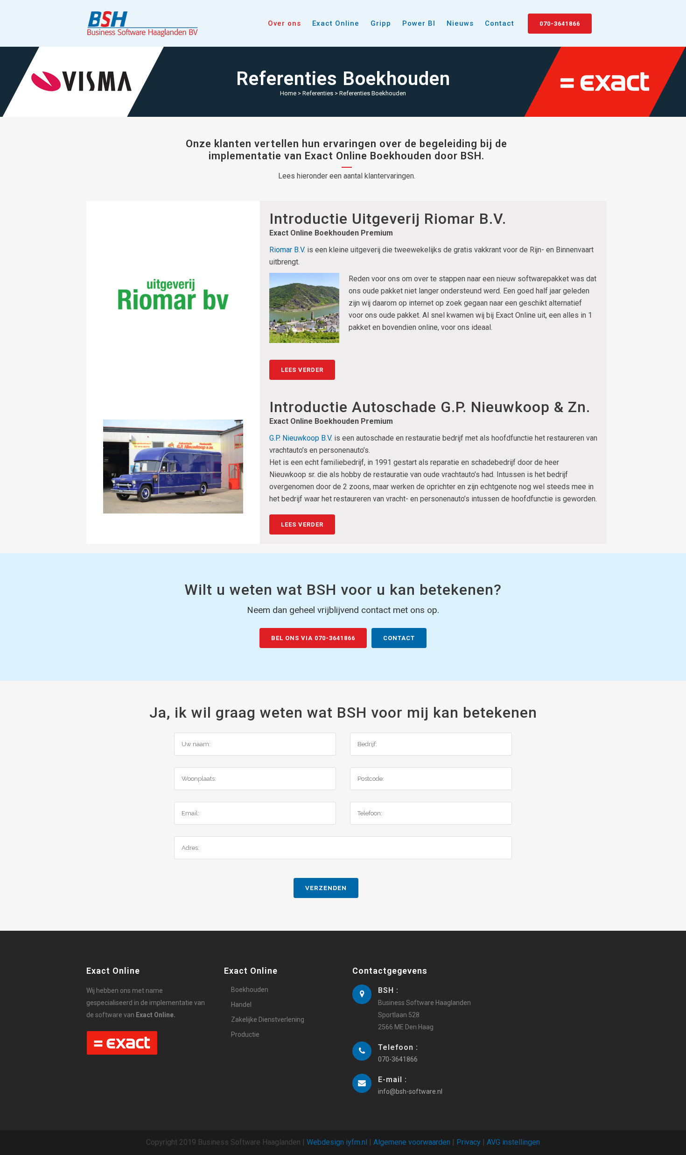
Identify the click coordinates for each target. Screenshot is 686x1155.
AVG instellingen (513, 1142)
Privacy (468, 1142)
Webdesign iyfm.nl (337, 1142)
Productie (245, 1034)
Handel (241, 1004)
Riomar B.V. (287, 249)
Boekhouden (249, 989)
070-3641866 (559, 23)
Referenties (317, 93)
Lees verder (302, 369)
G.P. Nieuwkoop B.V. (300, 438)
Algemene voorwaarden (411, 1142)
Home (288, 93)
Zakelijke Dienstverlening (267, 1019)
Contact (399, 638)
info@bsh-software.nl (410, 1091)
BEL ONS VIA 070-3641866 (313, 638)
